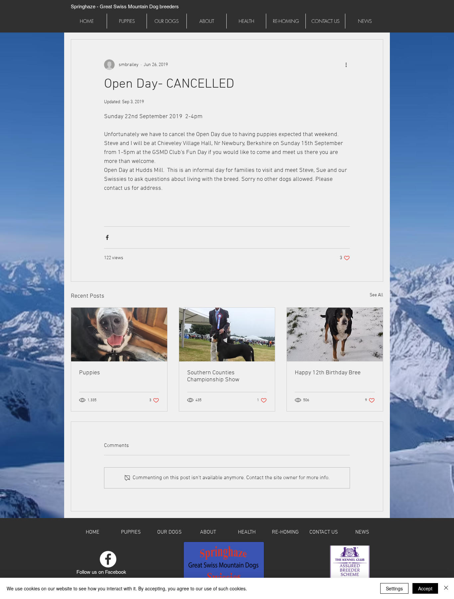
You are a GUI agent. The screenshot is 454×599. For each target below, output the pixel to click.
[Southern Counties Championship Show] (227, 334)
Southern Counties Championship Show (213, 376)
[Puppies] (119, 334)
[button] (166, 21)
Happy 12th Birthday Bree (328, 372)
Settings (394, 588)
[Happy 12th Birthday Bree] (335, 334)
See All (376, 295)
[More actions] (346, 65)
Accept (425, 588)
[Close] (446, 588)
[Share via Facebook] (107, 237)
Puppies (89, 372)
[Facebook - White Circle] (108, 559)
